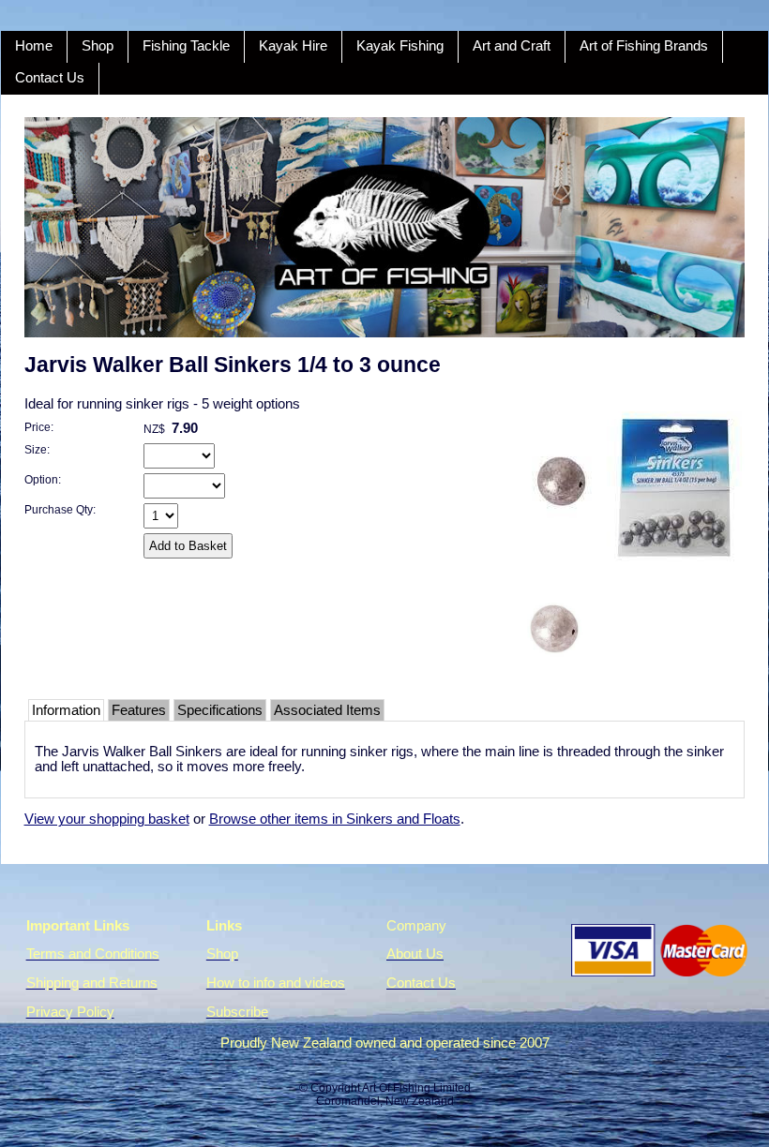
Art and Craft (511, 45)
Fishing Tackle (186, 45)
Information (66, 710)
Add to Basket (188, 546)
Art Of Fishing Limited (416, 1088)
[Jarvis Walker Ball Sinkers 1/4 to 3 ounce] (623, 573)
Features (139, 710)
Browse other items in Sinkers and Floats (334, 819)
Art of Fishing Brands (644, 45)
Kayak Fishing (400, 45)
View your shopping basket (106, 819)
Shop (97, 45)
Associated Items (327, 710)
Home (34, 45)
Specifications (220, 710)
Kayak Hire (293, 45)
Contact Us (49, 77)
